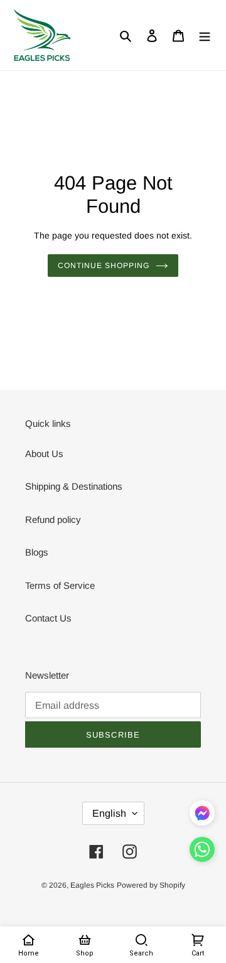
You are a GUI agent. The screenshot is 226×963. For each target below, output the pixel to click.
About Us (44, 453)
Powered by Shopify (151, 885)
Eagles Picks (92, 885)
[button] (202, 852)
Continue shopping (103, 265)
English (109, 813)
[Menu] (204, 35)
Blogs (36, 552)
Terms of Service (60, 585)
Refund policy (53, 519)
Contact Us (48, 618)
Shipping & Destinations (73, 486)
